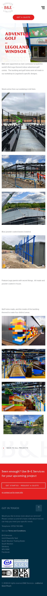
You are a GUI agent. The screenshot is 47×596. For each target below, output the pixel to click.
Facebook (6, 552)
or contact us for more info (12, 492)
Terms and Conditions (17, 531)
